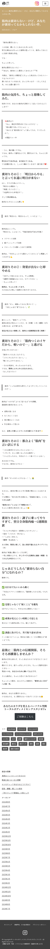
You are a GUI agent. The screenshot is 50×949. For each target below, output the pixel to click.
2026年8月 (6, 802)
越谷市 (5, 749)
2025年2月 (6, 879)
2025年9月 (6, 849)
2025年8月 (6, 853)
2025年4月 (6, 870)
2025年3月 (6, 874)
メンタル (5, 739)
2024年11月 (6, 891)
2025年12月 (6, 836)
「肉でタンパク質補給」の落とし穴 (15, 793)
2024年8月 (6, 904)
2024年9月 (6, 900)
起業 (37, 744)
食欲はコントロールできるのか (14, 776)
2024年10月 (6, 896)
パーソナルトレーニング (23, 734)
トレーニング (33, 729)
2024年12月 (6, 887)
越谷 (43, 744)
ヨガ (13, 739)
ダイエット (21, 729)
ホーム (4, 11)
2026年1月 (6, 832)
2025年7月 (6, 857)
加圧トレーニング (30, 739)
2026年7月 (6, 806)
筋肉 (31, 744)
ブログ (14, 30)
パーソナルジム (7, 734)
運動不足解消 (15, 749)
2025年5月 (6, 866)
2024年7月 (6, 908)
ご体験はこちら (25, 716)
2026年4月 (6, 819)
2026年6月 (6, 810)
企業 (19, 739)
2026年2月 (6, 827)
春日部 (41, 739)
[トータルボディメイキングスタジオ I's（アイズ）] (6, 3)
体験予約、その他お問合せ (22, 925)
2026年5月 (6, 815)
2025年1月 (6, 883)
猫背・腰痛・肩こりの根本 (12, 788)
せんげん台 (11, 729)
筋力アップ (23, 744)
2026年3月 (6, 823)
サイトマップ (8, 925)
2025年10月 (6, 844)
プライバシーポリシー (39, 925)
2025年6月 (6, 861)
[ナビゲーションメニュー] (45, 3)
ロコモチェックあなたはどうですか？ (16, 784)
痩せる (14, 744)
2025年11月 (6, 840)
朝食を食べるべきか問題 (11, 780)
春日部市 (5, 744)
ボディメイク (38, 734)
